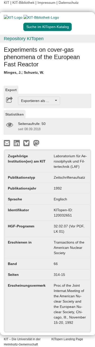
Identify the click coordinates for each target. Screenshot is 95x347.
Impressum (46, 3)
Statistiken (14, 114)
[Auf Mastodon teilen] (36, 143)
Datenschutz (69, 3)
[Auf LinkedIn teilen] (17, 143)
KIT (6, 3)
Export (11, 90)
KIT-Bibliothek (23, 3)
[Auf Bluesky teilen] (27, 143)
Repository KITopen (24, 38)
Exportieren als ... (37, 101)
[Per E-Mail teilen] (7, 143)
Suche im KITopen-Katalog (47, 27)
